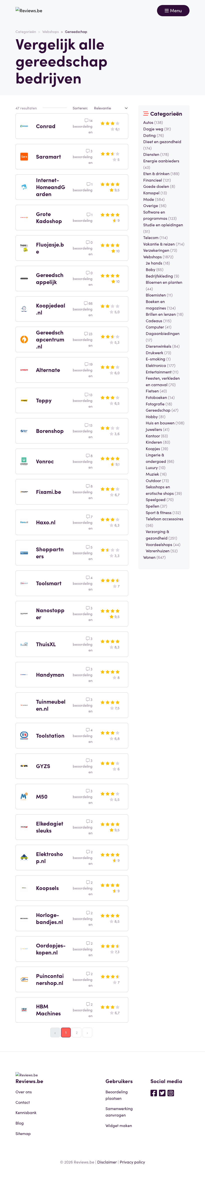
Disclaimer (107, 1162)
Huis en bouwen (165, 422)
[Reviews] (29, 10)
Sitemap (23, 1133)
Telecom (155, 237)
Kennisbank (26, 1112)
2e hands (158, 263)
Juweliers (158, 429)
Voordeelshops (163, 544)
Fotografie (159, 403)
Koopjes (157, 448)
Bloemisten (159, 294)
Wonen (154, 557)
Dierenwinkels (163, 346)
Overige (154, 205)
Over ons (24, 1091)
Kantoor (157, 435)
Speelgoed (160, 499)
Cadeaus (159, 320)
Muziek (156, 474)
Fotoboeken (160, 397)
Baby (155, 269)
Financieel (157, 180)
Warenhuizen (162, 550)
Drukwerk (158, 352)
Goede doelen (159, 186)
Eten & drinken (161, 173)
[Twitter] (162, 1092)
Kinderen (158, 442)
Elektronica (161, 365)
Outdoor (157, 480)
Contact (23, 1102)
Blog (20, 1123)
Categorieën (26, 31)
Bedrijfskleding (162, 276)
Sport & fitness (163, 512)
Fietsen (156, 390)
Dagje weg (157, 128)
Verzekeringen (160, 250)
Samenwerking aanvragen (119, 1112)
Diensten (156, 154)
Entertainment (162, 371)
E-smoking (158, 358)
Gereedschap (162, 410)
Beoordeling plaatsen (117, 1095)
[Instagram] (171, 1092)
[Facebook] (153, 1092)
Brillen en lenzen (165, 314)
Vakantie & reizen (163, 244)
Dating (153, 135)
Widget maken (119, 1125)
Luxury (156, 467)
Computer (159, 326)
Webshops (50, 31)
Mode (154, 199)
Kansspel (155, 192)
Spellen (156, 506)
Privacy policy (132, 1162)
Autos (153, 122)
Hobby (156, 416)
